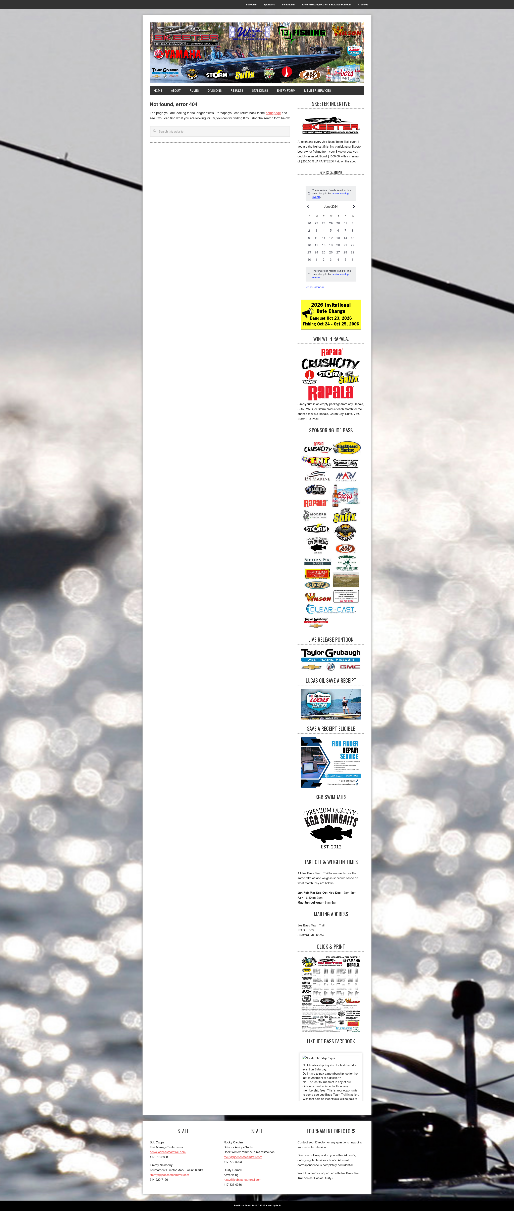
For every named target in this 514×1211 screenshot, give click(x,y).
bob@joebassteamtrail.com (168, 1152)
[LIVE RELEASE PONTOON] (331, 659)
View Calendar (315, 287)
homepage (273, 112)
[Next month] (354, 206)
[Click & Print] (331, 993)
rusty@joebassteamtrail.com (242, 1179)
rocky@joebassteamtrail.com (243, 1157)
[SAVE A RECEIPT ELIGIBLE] (331, 762)
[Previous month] (308, 206)
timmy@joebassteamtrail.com (169, 1174)
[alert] (331, 274)
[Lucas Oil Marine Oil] (331, 704)
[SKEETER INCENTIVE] (331, 125)
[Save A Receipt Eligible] (331, 829)
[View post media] (331, 1058)
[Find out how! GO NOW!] (331, 374)
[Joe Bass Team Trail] (257, 52)
